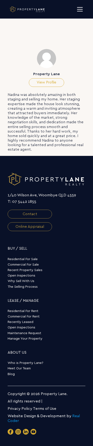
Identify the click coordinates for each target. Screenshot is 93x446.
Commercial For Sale (23, 264)
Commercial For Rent (24, 316)
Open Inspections (21, 275)
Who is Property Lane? (25, 363)
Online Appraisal (30, 226)
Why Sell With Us (21, 281)
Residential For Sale (23, 259)
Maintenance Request (24, 333)
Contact (30, 214)
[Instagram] (18, 432)
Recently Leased (20, 322)
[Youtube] (33, 432)
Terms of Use (44, 409)
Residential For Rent (23, 311)
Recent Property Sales (25, 270)
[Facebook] (10, 432)
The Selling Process (23, 286)
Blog (11, 374)
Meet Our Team (19, 368)
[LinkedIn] (26, 432)
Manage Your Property (25, 338)
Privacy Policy (20, 409)
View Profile (46, 82)
